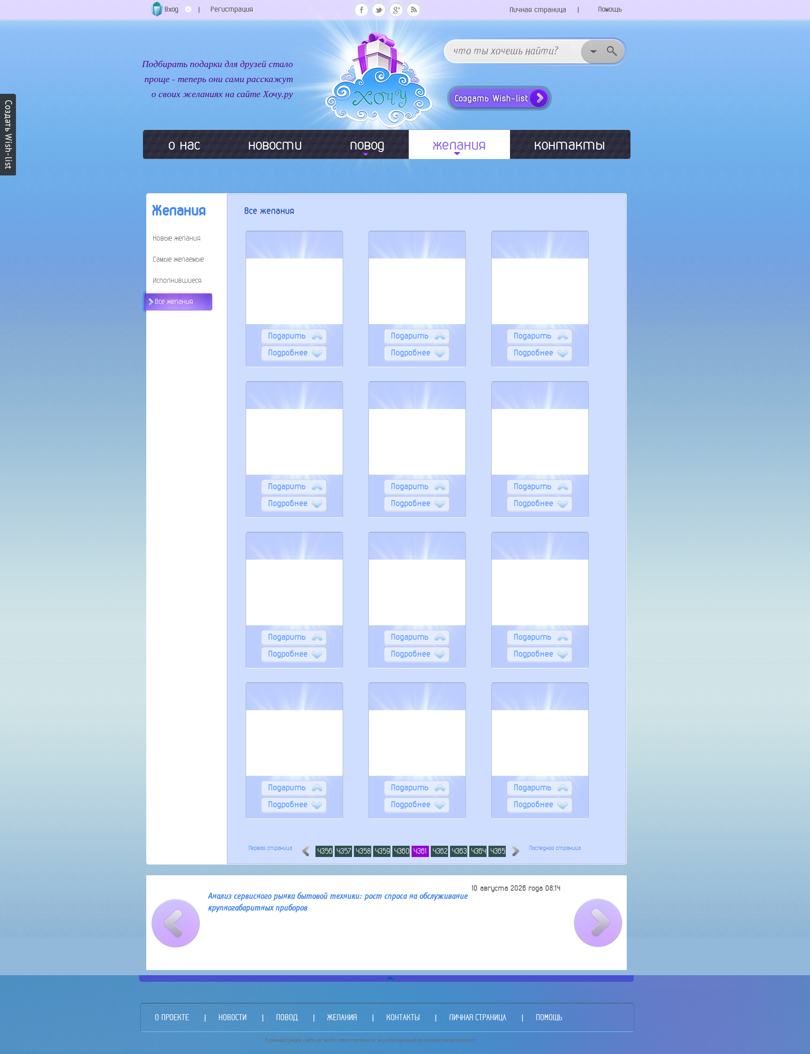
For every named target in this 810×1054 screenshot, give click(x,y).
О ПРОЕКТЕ (172, 1017)
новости (275, 144)
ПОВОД (287, 1017)
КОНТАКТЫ (403, 1017)
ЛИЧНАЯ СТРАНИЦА (477, 1017)
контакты (569, 144)
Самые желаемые (178, 259)
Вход (172, 9)
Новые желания (177, 238)
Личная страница (538, 10)
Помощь (610, 9)
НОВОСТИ (232, 1017)
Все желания (174, 301)
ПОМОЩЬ (549, 1017)
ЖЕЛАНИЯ (342, 1017)
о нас (184, 144)
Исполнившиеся (177, 280)
